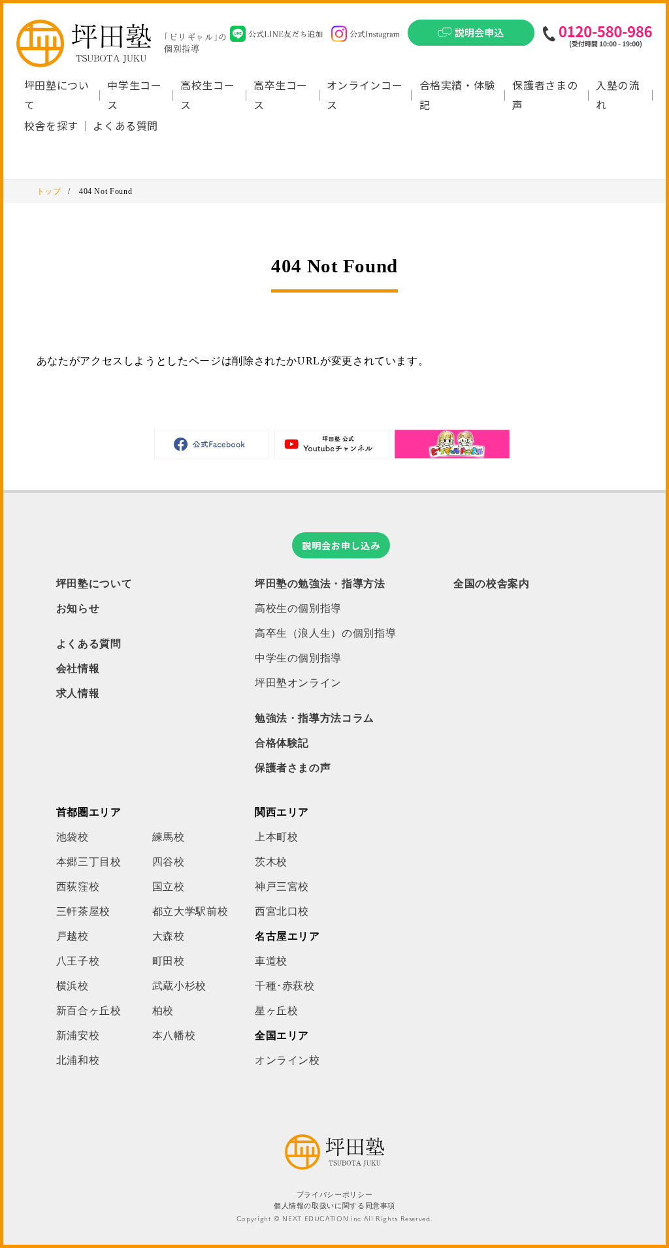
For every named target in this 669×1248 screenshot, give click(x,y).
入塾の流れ (618, 94)
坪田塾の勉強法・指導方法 (320, 583)
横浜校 (72, 985)
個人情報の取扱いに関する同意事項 (334, 1205)
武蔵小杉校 (179, 985)
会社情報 (78, 668)
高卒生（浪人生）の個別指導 (325, 633)
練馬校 (168, 836)
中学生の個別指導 (298, 658)
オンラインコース (364, 94)
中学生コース (134, 94)
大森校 (168, 936)
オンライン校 (287, 1060)
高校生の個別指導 (298, 608)
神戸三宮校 (282, 886)
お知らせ (78, 608)
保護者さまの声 (545, 94)
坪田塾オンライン (298, 682)
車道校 (271, 961)
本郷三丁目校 (89, 861)
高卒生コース (280, 94)
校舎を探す (51, 125)
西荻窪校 (78, 886)
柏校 (163, 1010)
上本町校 (277, 836)
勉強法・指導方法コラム (314, 718)
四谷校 (168, 861)
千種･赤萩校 (285, 985)
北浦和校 (78, 1060)
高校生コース (207, 94)
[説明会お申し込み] (471, 37)
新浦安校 (78, 1035)
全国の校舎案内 (491, 583)
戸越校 (72, 936)
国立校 (168, 886)
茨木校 (271, 861)
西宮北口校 (282, 911)
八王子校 (78, 961)
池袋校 (72, 836)
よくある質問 (125, 125)
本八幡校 (174, 1035)
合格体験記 (282, 742)
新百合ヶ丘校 (89, 1010)
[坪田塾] (334, 1166)
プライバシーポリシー (334, 1194)
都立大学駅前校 (190, 911)
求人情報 (78, 693)
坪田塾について (94, 583)
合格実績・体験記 (457, 94)
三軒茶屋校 (83, 911)
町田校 (168, 961)
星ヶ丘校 (277, 1010)
